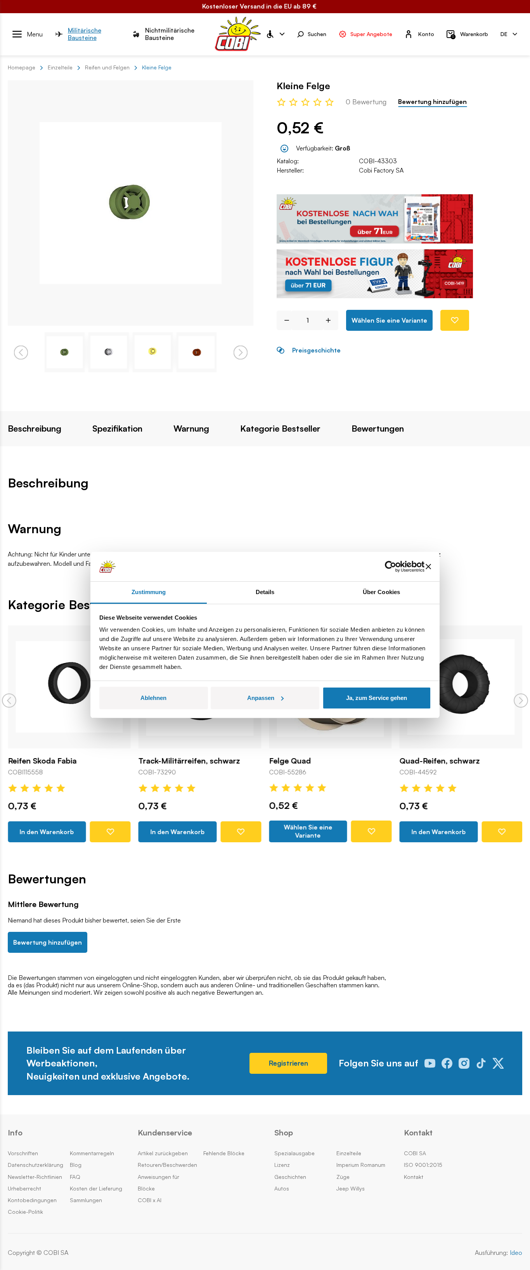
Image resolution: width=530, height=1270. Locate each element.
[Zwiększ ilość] (331, 320)
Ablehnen (153, 698)
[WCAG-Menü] (275, 34)
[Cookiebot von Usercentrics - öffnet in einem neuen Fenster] (390, 566)
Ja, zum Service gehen (376, 698)
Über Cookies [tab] (381, 592)
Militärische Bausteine (84, 34)
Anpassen (260, 698)
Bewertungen (378, 428)
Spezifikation (117, 428)
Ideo (516, 1252)
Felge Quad (290, 760)
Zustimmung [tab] (149, 592)
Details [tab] (265, 592)
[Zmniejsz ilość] (284, 320)
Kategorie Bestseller (280, 428)
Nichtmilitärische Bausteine (169, 34)
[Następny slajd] (521, 700)
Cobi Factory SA (381, 170)
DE (504, 33)
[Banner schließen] (428, 566)
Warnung (191, 428)
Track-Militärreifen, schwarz (189, 760)
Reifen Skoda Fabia (42, 760)
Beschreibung (34, 428)
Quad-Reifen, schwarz (440, 760)
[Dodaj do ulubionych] (454, 320)
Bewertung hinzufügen (432, 101)
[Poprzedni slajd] (9, 700)
